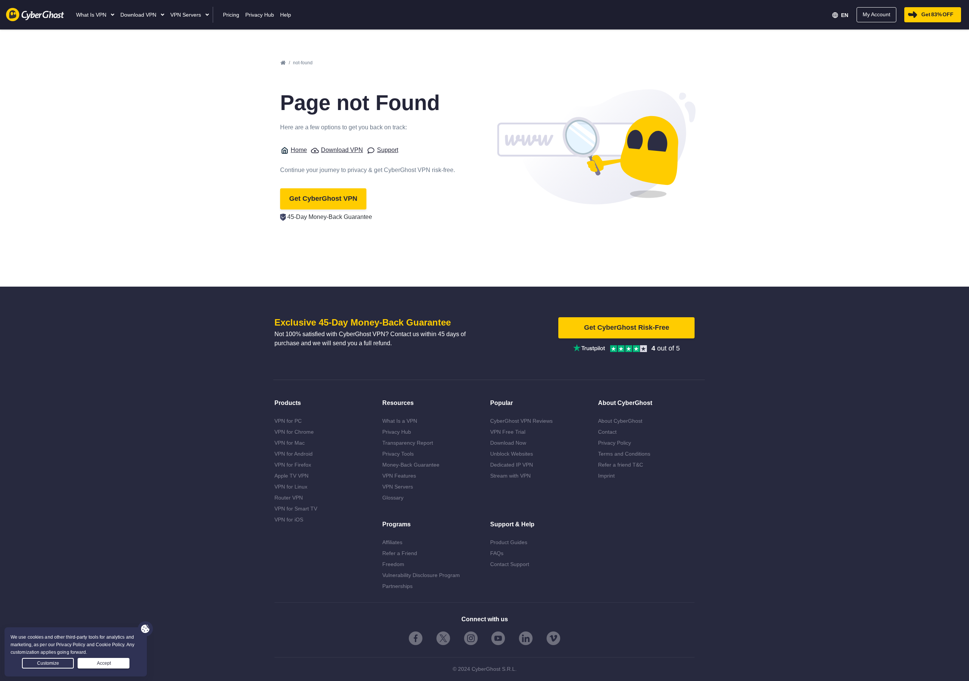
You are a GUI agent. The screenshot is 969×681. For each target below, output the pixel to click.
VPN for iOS (288, 520)
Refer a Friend (399, 553)
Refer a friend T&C (620, 465)
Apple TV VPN (291, 476)
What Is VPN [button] (92, 15)
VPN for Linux (290, 487)
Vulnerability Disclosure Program (421, 575)
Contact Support (509, 564)
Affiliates (392, 542)
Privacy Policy (614, 443)
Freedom (393, 564)
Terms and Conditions (624, 454)
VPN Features (399, 476)
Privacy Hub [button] (259, 15)
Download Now (508, 443)
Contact (607, 432)
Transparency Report (407, 443)
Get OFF (937, 14)
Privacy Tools (398, 454)
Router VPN (288, 498)
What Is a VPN (399, 421)
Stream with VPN (510, 476)
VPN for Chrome (294, 432)
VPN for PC (288, 421)
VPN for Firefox (292, 465)
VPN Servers (397, 487)
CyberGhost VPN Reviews (521, 421)
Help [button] (285, 15)
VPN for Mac (289, 443)
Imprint (606, 476)
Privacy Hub (396, 432)
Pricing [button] (231, 15)
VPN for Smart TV (295, 509)
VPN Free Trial (507, 432)
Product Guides (508, 542)
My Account (876, 14)
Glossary (392, 498)
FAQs (496, 553)
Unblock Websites (511, 454)
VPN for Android (293, 454)
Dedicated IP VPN (511, 465)
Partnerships (397, 586)
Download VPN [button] (139, 15)
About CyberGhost (620, 421)
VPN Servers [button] (186, 15)
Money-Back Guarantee (410, 465)
